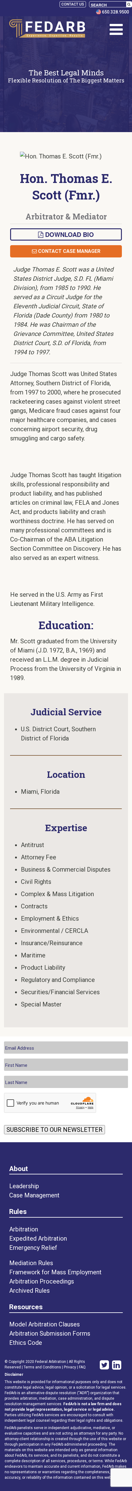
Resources (26, 1307)
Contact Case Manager (68, 251)
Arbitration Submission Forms (49, 1333)
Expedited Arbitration (38, 1238)
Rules (18, 1211)
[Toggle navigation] (116, 30)
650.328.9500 (115, 12)
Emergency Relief (33, 1247)
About (18, 1169)
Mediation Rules (31, 1263)
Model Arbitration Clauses (44, 1324)
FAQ (82, 1367)
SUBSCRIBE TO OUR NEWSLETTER (54, 1129)
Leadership (24, 1186)
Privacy (70, 1367)
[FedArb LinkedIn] (116, 1365)
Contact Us (72, 4)
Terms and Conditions (42, 1367)
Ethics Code (25, 1342)
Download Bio (68, 234)
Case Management (34, 1195)
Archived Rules (29, 1290)
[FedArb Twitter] (103, 1365)
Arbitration (23, 1229)
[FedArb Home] (47, 29)
